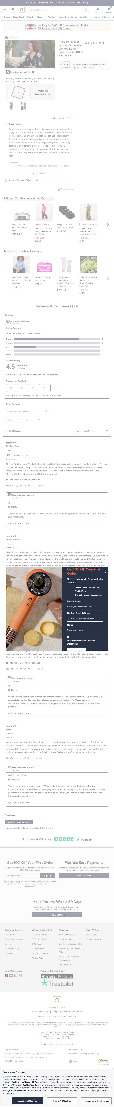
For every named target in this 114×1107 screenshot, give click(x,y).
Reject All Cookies (62, 1101)
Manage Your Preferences (96, 1101)
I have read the (81, 642)
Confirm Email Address (78, 613)
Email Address (74, 601)
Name (70, 624)
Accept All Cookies (27, 1101)
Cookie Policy (9, 1093)
